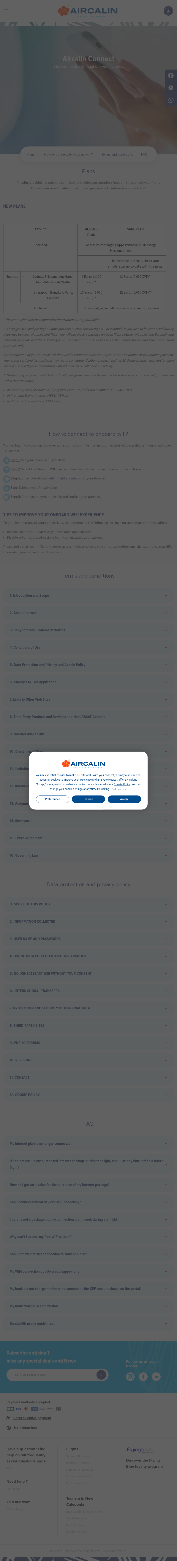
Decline (88, 799)
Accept (124, 799)
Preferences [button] (118, 789)
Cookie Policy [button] (122, 784)
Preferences (52, 799)
